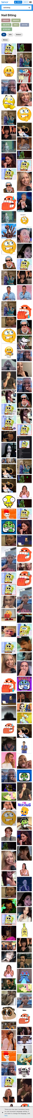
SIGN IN (26, 2)
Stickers (18, 34)
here (6, 1115)
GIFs (10, 34)
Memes (5, 40)
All (4, 34)
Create (19, 2)
